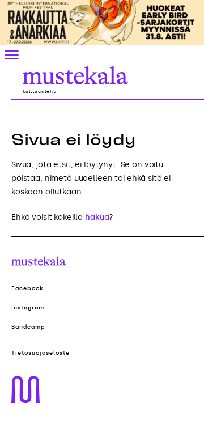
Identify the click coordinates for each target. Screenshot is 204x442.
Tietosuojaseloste (40, 353)
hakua (97, 217)
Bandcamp (28, 327)
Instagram (27, 307)
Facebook (27, 288)
